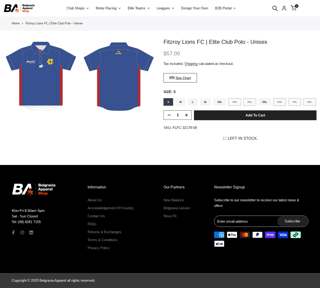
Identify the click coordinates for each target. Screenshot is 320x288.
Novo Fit (170, 216)
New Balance (174, 200)
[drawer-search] (275, 8)
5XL (264, 102)
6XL (281, 103)
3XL (236, 103)
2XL (219, 102)
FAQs (92, 224)
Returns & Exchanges (104, 232)
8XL (311, 103)
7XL (296, 103)
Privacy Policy (99, 248)
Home (16, 23)
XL (205, 102)
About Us (95, 200)
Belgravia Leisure (177, 208)
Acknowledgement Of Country (111, 208)
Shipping (190, 64)
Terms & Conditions (103, 240)
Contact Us (96, 216)
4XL (251, 103)
